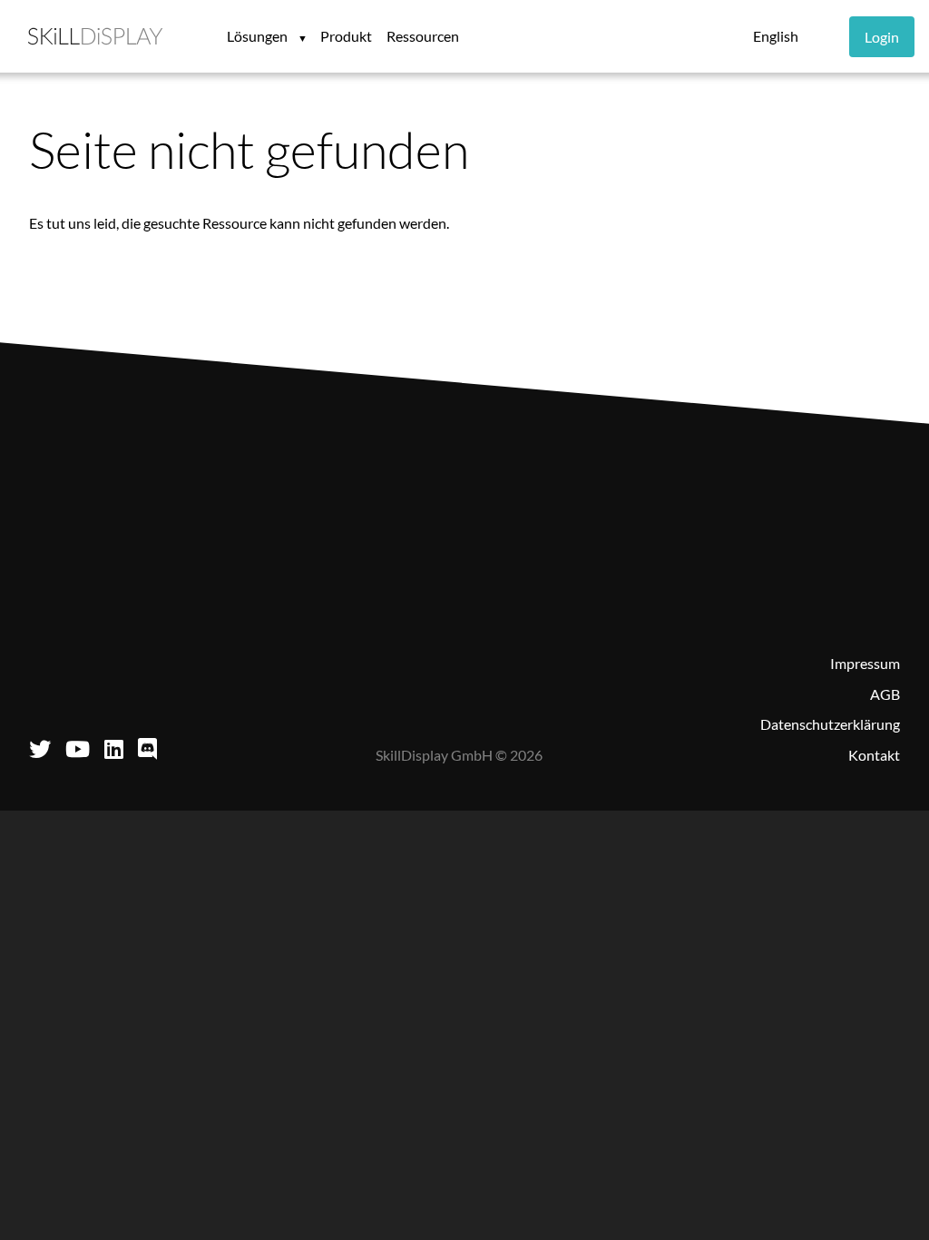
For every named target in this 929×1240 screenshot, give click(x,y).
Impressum (865, 663)
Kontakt (874, 754)
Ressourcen (422, 35)
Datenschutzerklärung (830, 724)
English (775, 35)
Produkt (346, 35)
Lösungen (258, 35)
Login (882, 36)
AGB (885, 694)
